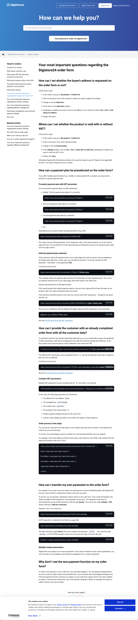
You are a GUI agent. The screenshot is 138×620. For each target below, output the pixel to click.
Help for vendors (33, 54)
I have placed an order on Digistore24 (70, 38)
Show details (33, 616)
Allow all (120, 602)
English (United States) (121, 6)
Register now (105, 5)
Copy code (109, 197)
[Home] (16, 4)
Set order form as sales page (17, 132)
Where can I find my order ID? (17, 136)
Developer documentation (67, 5)
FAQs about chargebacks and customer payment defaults (21, 112)
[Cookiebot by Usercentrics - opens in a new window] (14, 615)
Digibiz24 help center (88, 5)
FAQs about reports (14, 90)
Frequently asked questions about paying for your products (19, 85)
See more (10, 117)
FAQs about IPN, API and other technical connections (18, 76)
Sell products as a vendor (16, 54)
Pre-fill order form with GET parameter (59, 321)
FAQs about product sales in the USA (20, 80)
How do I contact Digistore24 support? (21, 139)
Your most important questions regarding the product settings (18, 100)
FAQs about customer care (16, 71)
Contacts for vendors (14, 67)
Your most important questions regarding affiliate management (18, 106)
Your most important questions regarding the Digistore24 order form (20, 94)
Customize (119, 608)
